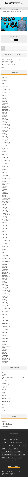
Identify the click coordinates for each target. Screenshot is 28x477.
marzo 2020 (5, 137)
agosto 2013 (5, 246)
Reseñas (4, 397)
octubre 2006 (5, 361)
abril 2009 (4, 319)
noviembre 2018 (6, 162)
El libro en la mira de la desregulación (11, 60)
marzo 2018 (5, 174)
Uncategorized (5, 410)
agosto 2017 (5, 184)
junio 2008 (4, 334)
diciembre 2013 (6, 240)
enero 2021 (5, 122)
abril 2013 (4, 252)
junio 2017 (4, 187)
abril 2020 (4, 136)
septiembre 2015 (6, 219)
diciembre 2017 (6, 178)
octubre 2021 (5, 109)
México (4, 388)
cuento (10, 439)
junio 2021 (4, 115)
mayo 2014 (4, 234)
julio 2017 (4, 186)
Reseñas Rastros (6, 401)
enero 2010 (5, 307)
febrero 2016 (5, 211)
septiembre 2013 (6, 245)
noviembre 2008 (6, 326)
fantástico (4, 445)
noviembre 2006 (6, 359)
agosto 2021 (5, 112)
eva (2, 13)
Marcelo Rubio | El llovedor (8, 61)
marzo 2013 (5, 254)
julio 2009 (4, 314)
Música (4, 389)
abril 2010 (4, 302)
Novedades (5, 391)
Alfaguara (4, 439)
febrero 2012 (5, 269)
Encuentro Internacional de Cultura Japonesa (12, 442)
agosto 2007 (5, 347)
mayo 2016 (4, 207)
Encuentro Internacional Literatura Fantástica (13, 377)
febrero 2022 (5, 103)
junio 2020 (4, 133)
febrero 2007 (5, 355)
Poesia (3, 392)
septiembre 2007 (6, 346)
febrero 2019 (5, 157)
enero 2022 (5, 104)
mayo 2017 (4, 189)
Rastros (4, 395)
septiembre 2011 (6, 276)
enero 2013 (5, 257)
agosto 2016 (5, 202)
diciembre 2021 (6, 106)
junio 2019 (4, 151)
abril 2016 (4, 208)
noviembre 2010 (6, 291)
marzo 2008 (5, 338)
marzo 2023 (5, 85)
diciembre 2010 (6, 290)
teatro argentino (5, 460)
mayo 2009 (4, 317)
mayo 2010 (4, 300)
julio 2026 (4, 77)
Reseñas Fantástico (6, 398)
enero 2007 (5, 356)
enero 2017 (5, 195)
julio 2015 (4, 222)
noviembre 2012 (6, 260)
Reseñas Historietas (7, 400)
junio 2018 (4, 169)
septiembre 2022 (6, 94)
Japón (19, 445)
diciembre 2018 (6, 160)
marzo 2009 (5, 320)
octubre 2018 (5, 163)
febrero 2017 (5, 193)
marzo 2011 (5, 285)
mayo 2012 (4, 264)
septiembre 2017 (6, 183)
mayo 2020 (4, 134)
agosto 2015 (5, 221)
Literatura (4, 386)
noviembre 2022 (6, 91)
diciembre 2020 (6, 124)
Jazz (24, 445)
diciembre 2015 (6, 214)
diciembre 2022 (6, 89)
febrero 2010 (5, 305)
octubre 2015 (5, 217)
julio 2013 (4, 248)
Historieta (4, 381)
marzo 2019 (5, 156)
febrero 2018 (5, 175)
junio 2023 (4, 80)
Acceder (4, 421)
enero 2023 (5, 88)
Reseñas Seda (5, 403)
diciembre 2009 (6, 308)
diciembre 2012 (6, 258)
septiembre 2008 (6, 329)
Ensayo (4, 378)
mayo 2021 (4, 116)
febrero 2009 (5, 322)
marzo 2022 (5, 101)
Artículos (4, 374)
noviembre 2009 (6, 310)
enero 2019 (5, 159)
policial (13, 457)
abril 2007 (4, 352)
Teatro (3, 407)
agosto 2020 (5, 130)
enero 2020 (5, 141)
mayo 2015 (4, 225)
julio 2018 (4, 168)
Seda (3, 404)
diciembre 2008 (6, 325)
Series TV (4, 406)
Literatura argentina (13, 448)
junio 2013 (4, 249)
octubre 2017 (5, 181)
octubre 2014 (5, 230)
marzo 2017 (5, 192)
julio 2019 (4, 150)
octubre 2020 (5, 127)
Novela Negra (16, 454)
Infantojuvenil (5, 383)
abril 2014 (4, 236)
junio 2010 (4, 299)
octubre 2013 (5, 243)
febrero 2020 (5, 139)
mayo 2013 (4, 251)
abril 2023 (4, 83)
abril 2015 (4, 227)
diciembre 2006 (6, 358)
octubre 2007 (5, 344)
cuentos (16, 439)
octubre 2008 (5, 328)
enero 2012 (5, 270)
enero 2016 (5, 213)
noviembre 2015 (6, 216)
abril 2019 (4, 154)
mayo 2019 (4, 153)
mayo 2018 (4, 171)
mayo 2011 (4, 282)
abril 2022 (4, 100)
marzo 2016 (5, 210)
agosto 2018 (5, 166)
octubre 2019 (5, 145)
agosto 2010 (5, 296)
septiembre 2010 (6, 294)
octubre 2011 (5, 275)
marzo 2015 (5, 228)
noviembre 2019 (6, 144)
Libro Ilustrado (5, 385)
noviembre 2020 (6, 125)
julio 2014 (4, 231)
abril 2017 (4, 190)
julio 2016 (4, 204)
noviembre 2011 (6, 273)
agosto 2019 (5, 148)
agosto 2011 (5, 278)
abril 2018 (4, 172)
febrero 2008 (5, 340)
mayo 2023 (4, 82)
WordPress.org (5, 426)
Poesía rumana (5, 394)
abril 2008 (4, 337)
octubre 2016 (5, 199)
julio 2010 (4, 297)
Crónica (4, 375)
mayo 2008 (4, 335)
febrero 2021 (5, 121)
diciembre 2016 (6, 196)
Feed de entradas (6, 423)
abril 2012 (4, 266)
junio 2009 (4, 316)
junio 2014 (4, 233)
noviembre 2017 (6, 180)
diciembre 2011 (6, 272)
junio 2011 (4, 281)
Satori (19, 457)
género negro (12, 445)
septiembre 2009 (6, 311)
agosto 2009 (5, 313)
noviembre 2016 (6, 198)
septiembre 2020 (6, 128)
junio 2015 (4, 224)
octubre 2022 (5, 92)
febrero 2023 (5, 86)
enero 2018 (5, 177)
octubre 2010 (5, 293)
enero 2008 (5, 341)
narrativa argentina (6, 454)
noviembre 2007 (6, 343)
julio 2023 (4, 79)
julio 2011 (4, 279)
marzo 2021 (5, 119)
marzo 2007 (5, 353)
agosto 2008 (5, 331)
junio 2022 (4, 97)
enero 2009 (5, 323)
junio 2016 (4, 205)
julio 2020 (4, 131)
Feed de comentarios (7, 424)
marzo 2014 (5, 237)
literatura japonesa (6, 451)
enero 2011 (5, 288)
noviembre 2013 (6, 242)
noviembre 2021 (6, 107)
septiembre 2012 (6, 261)
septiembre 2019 (6, 147)
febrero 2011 (5, 287)
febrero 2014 (5, 239)
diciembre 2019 (6, 142)
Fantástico (4, 380)
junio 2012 (4, 263)
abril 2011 (4, 284)
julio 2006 (4, 362)
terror (13, 460)
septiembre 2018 (6, 165)
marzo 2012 (5, 267)
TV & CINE (4, 409)
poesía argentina (6, 457)
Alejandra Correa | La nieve (8, 64)
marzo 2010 (5, 304)
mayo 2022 (4, 98)
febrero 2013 (5, 255)
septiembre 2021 (6, 110)
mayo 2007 (4, 350)
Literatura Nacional (17, 451)
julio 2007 (4, 349)
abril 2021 (4, 118)
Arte (3, 372)
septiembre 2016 (6, 201)
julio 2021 (4, 113)
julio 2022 (4, 95)
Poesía (23, 454)
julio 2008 (4, 332)
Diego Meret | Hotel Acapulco (14, 8)
